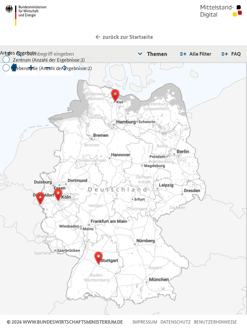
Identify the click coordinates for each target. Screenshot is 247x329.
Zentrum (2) (49, 60)
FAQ (236, 54)
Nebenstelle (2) (52, 68)
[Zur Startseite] (221, 15)
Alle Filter (200, 54)
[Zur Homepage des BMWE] (63, 15)
